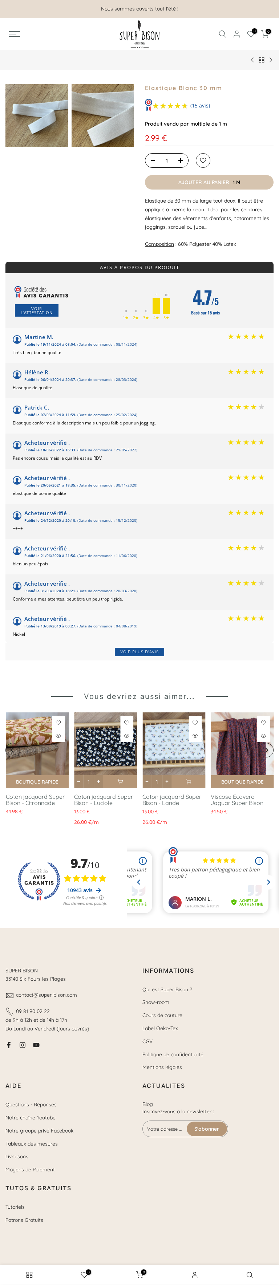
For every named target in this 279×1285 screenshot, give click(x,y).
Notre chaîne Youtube (30, 1117)
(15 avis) (200, 105)
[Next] (266, 750)
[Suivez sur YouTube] (36, 1045)
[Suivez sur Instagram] (22, 1045)
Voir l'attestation (37, 310)
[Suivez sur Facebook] (8, 1045)
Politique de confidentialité (172, 1054)
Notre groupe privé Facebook (39, 1130)
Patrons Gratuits (24, 1220)
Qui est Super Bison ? (167, 989)
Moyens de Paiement (30, 1169)
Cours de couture (162, 1015)
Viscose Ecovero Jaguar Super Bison (237, 799)
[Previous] (12, 750)
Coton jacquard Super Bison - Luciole (103, 799)
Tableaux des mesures (31, 1143)
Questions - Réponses (31, 1104)
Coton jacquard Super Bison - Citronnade (34, 799)
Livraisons (16, 1156)
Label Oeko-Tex (160, 1028)
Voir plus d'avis (139, 651)
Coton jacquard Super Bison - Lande (171, 799)
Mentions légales (162, 1067)
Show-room (155, 1002)
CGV (147, 1041)
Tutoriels (15, 1207)
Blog (147, 1104)
